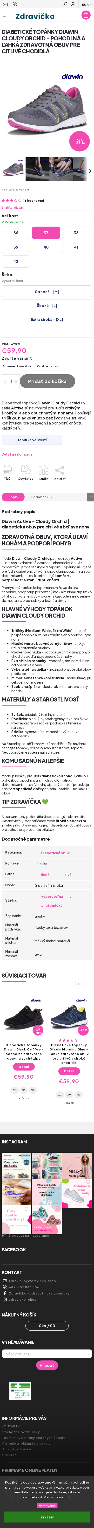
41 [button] (76, 247)
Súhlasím (47, 1517)
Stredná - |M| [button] (47, 291)
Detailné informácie (17, 454)
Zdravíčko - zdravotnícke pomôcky (39, 1293)
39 (69, 1094)
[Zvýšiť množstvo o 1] (16, 382)
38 (33, 1090)
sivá (68, 874)
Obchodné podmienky (21, 1432)
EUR (85, 4)
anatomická (51, 905)
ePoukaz (9, 1455)
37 (23, 1090)
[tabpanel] (24, 1047)
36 (14, 1090)
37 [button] (46, 232)
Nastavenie (47, 1506)
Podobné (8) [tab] (41, 497)
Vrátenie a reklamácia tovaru (26, 1443)
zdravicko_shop (23, 1299)
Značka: (13, 207)
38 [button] (76, 232)
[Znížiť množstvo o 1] (5, 382)
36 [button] (15, 232)
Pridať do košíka (47, 381)
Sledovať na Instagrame (29, 1235)
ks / (47, 1325)
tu (70, 1497)
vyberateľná (52, 896)
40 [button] (46, 247)
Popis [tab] (13, 497)
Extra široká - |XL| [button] (47, 319)
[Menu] (5, 14)
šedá (45, 874)
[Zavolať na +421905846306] (15, 4)
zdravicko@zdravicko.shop (32, 1281)
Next (86, 984)
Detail (24, 1067)
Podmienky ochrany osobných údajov (33, 1438)
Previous (79, 984)
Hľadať (47, 1365)
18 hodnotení (33, 200)
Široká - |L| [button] (47, 305)
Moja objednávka (16, 1449)
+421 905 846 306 (24, 1287)
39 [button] (15, 247)
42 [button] (15, 261)
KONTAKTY (11, 1426)
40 (78, 1094)
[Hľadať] (65, 4)
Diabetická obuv (55, 853)
